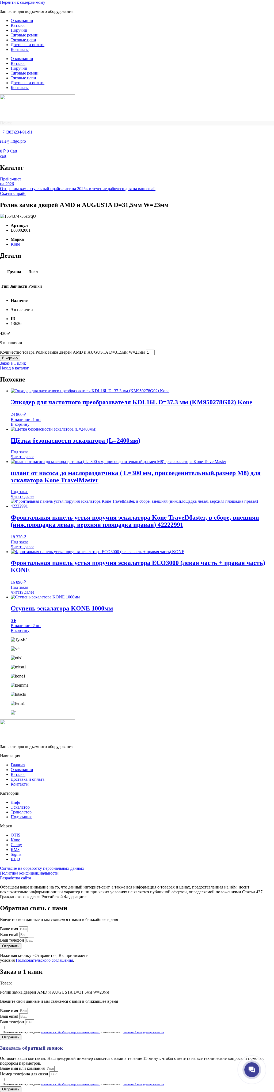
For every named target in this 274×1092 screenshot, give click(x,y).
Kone (15, 244)
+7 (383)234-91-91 (16, 132)
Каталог (18, 25)
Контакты (20, 49)
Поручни (19, 30)
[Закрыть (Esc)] (256, 6)
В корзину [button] (20, 424)
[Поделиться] (244, 6)
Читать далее (22, 456)
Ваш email (9, 934)
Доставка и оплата (27, 44)
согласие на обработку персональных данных (70, 1032)
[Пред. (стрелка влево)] (9, 546)
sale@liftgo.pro (13, 141)
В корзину (10, 358)
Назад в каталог (14, 368)
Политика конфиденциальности (29, 873)
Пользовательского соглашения (44, 960)
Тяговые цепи (23, 40)
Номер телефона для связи (24, 1074)
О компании (22, 20)
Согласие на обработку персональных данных (42, 868)
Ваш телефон (12, 940)
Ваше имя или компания (23, 1068)
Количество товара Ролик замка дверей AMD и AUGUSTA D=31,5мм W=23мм (72, 352)
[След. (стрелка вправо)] (264, 546)
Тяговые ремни (25, 35)
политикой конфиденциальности (143, 1032)
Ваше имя (9, 929)
